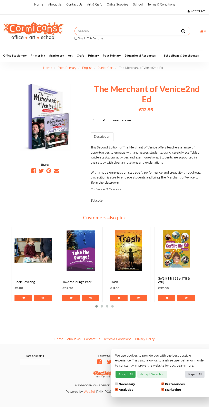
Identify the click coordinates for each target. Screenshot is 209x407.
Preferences (175, 384)
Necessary (127, 384)
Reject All (195, 374)
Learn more (185, 365)
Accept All (125, 374)
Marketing (173, 389)
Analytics (126, 389)
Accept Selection (152, 374)
